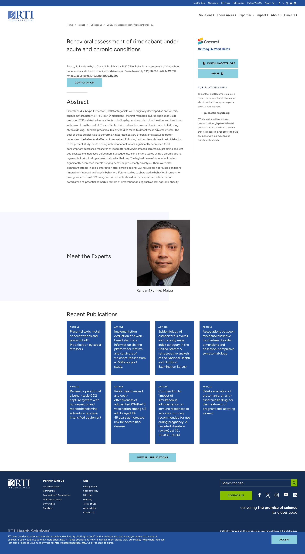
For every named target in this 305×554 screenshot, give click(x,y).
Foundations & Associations (57, 495)
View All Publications (152, 457)
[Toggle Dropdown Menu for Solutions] (213, 15)
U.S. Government (51, 486)
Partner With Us (254, 3)
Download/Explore (221, 63)
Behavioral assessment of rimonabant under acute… (130, 25)
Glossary (87, 500)
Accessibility (89, 508)
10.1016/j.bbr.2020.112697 (214, 49)
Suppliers (47, 508)
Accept (288, 539)
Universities (49, 504)
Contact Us (89, 512)
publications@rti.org (217, 112)
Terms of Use (89, 504)
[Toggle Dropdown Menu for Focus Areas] (235, 15)
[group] (165, 256)
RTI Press (225, 3)
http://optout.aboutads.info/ (70, 542)
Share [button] (215, 73)
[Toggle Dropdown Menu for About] (281, 15)
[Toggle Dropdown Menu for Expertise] (253, 15)
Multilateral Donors (52, 500)
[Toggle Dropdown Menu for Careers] (296, 15)
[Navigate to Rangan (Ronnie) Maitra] (163, 253)
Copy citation (84, 82)
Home (70, 25)
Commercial (49, 491)
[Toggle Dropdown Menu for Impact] (267, 15)
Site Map (87, 495)
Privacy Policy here (143, 539)
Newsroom (213, 3)
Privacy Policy (90, 486)
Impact (81, 25)
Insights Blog (199, 3)
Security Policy (90, 491)
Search (268, 3)
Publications (238, 3)
